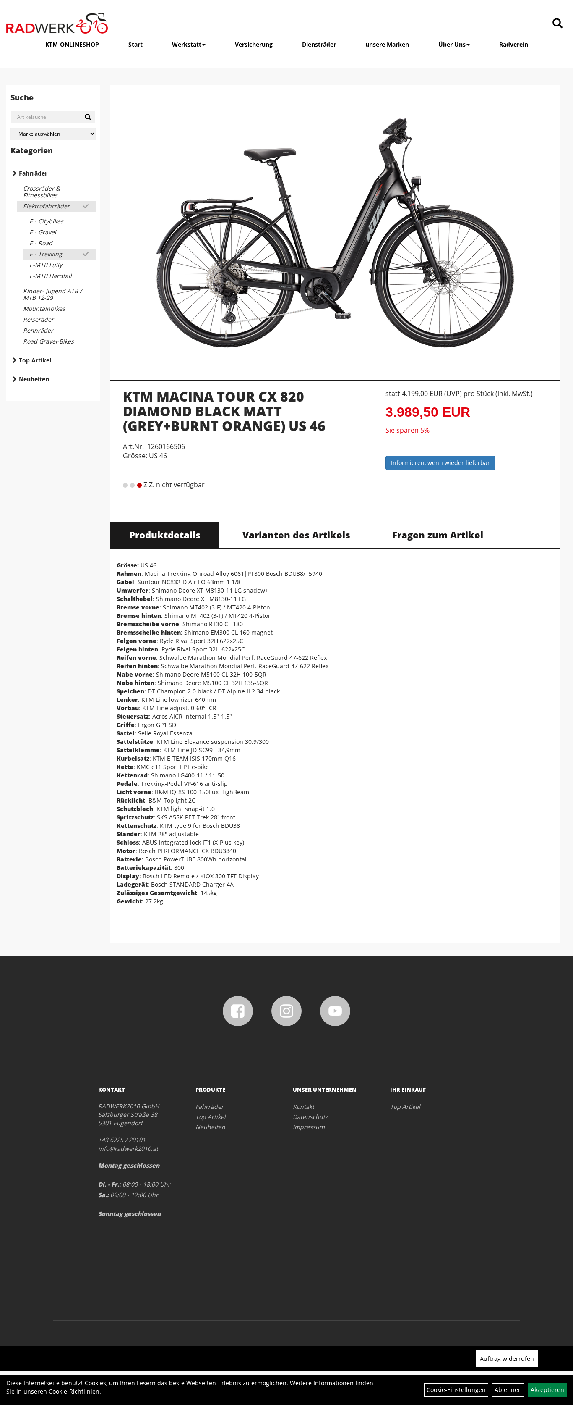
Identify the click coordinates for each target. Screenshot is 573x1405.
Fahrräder (33, 173)
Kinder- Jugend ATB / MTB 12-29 (52, 294)
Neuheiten (34, 379)
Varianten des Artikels (296, 534)
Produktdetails (165, 534)
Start (135, 44)
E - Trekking (45, 254)
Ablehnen (508, 1390)
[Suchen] (88, 117)
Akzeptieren (547, 1390)
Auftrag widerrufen (507, 1359)
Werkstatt (186, 44)
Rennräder (38, 330)
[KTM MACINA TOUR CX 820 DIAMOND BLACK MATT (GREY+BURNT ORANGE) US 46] (335, 229)
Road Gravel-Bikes (48, 341)
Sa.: (103, 1195)
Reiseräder (38, 319)
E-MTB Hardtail (50, 276)
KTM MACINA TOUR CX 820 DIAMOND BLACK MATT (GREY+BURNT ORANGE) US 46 (224, 411)
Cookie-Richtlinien (74, 1391)
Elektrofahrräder (46, 206)
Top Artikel (35, 360)
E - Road (40, 243)
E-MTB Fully (45, 265)
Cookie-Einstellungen (456, 1390)
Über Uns (452, 44)
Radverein (513, 44)
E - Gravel (42, 232)
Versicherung (254, 44)
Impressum (309, 1127)
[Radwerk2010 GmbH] (57, 23)
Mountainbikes (44, 309)
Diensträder (319, 44)
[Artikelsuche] (557, 24)
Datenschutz (310, 1117)
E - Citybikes (46, 221)
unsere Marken (387, 44)
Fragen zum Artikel (437, 534)
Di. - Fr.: (109, 1184)
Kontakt (303, 1107)
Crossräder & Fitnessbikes (41, 191)
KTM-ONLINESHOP (72, 44)
